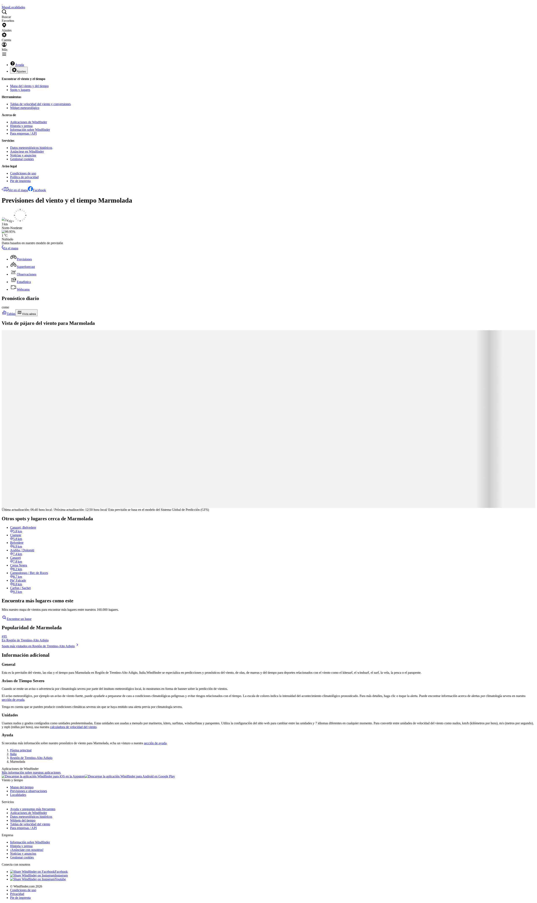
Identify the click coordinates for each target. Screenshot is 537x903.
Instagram (61, 875)
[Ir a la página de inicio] (2, 3)
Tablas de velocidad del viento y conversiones (40, 104)
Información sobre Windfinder (30, 129)
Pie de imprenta (20, 181)
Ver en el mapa (18, 190)
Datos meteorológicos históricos (31, 147)
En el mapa (10, 248)
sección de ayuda (13, 699)
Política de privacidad (24, 177)
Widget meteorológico (24, 108)
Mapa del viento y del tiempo (29, 86)
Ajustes (21, 71)
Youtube (60, 879)
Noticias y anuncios (23, 155)
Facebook (39, 190)
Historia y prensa (21, 126)
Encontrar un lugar (19, 619)
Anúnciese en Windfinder (27, 151)
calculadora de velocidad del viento (73, 727)
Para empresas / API (23, 133)
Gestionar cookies (22, 159)
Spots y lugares (20, 90)
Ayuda (19, 65)
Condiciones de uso (23, 173)
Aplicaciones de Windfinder (28, 122)
